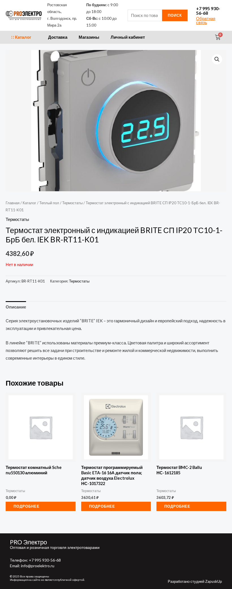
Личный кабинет (128, 37)
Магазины (89, 37)
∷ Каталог (21, 37)
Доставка (57, 37)
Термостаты (72, 203)
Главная (13, 203)
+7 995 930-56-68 (208, 11)
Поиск (175, 15)
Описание (16, 307)
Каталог (29, 203)
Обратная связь (205, 20)
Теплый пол (49, 203)
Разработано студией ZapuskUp (195, 581)
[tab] (16, 307)
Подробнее (27, 506)
